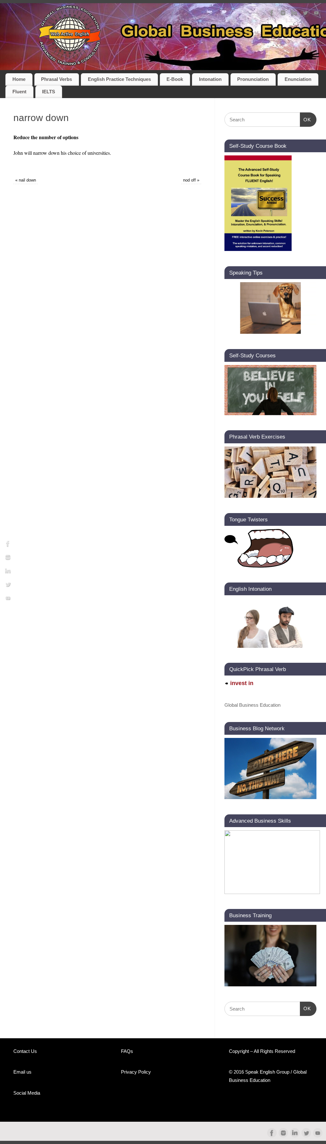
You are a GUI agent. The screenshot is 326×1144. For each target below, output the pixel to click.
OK (305, 119)
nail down (25, 180)
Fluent (19, 91)
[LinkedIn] (294, 14)
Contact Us (25, 1051)
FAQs (127, 1051)
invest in (241, 683)
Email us (22, 1072)
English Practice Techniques (119, 79)
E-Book (175, 79)
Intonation (210, 79)
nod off (191, 180)
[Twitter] (305, 14)
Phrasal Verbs (56, 79)
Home (18, 79)
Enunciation (298, 79)
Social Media (26, 1093)
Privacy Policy (136, 1072)
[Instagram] (283, 14)
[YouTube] (316, 14)
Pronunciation (253, 79)
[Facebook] (272, 14)
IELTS (48, 91)
